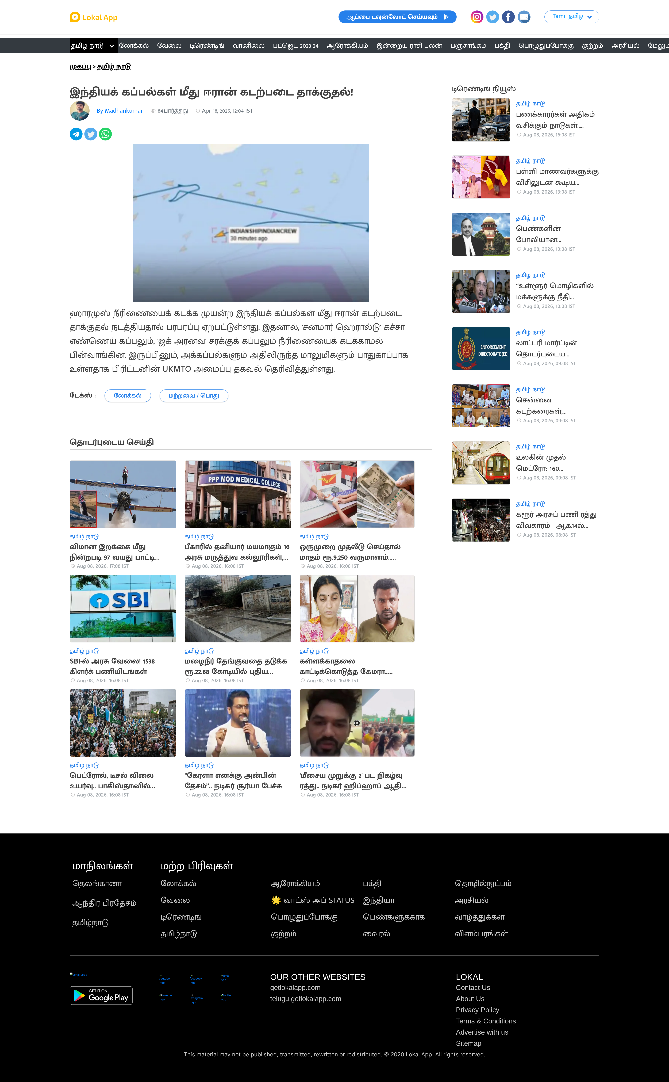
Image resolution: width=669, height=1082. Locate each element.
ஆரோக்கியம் (295, 884)
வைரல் (376, 934)
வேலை (175, 900)
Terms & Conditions (486, 1021)
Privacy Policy (477, 1010)
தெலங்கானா (97, 884)
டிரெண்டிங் (181, 917)
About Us (470, 999)
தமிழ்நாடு (90, 923)
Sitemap (468, 1043)
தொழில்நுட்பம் (483, 884)
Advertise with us (482, 1032)
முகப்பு (80, 66)
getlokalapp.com (295, 987)
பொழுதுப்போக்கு (304, 917)
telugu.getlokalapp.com (305, 999)
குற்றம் (284, 934)
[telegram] (77, 136)
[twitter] (91, 136)
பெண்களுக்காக (394, 917)
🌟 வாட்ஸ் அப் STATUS (313, 900)
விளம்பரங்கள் (481, 934)
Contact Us (473, 987)
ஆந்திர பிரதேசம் (104, 903)
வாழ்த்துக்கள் (480, 917)
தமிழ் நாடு (87, 45)
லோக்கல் (178, 884)
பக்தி (372, 884)
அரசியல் (472, 900)
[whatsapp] (106, 136)
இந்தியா (379, 900)
